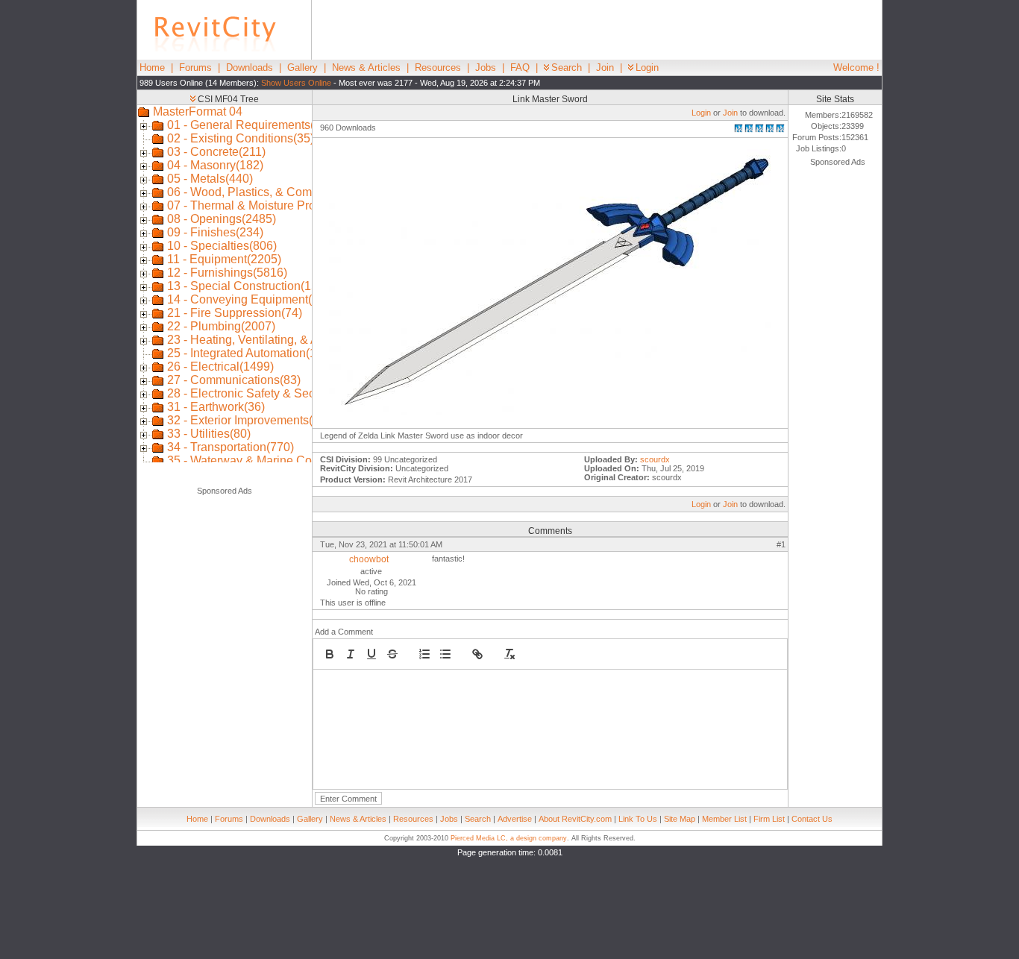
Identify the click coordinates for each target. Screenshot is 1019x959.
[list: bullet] (445, 654)
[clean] (509, 654)
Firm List (769, 818)
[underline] (371, 654)
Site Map (679, 818)
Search (566, 67)
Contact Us (812, 818)
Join (605, 67)
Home (152, 67)
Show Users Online (296, 82)
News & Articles (366, 67)
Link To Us (637, 818)
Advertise (515, 818)
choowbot (369, 559)
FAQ (520, 67)
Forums (195, 67)
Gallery (302, 67)
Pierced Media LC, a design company (509, 838)
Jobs (485, 67)
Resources (438, 67)
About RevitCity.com (575, 818)
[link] (477, 654)
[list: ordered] (424, 654)
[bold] (329, 654)
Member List (724, 818)
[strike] (392, 654)
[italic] (350, 654)
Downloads (249, 67)
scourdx (655, 459)
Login (647, 67)
